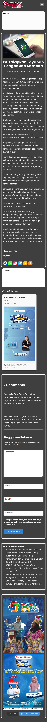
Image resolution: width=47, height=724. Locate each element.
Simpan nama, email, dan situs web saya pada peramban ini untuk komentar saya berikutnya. (23, 522)
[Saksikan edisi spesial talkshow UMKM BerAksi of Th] (23, 682)
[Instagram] (15, 261)
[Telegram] (20, 261)
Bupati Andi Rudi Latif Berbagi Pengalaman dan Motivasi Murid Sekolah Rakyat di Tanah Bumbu (24, 559)
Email (8, 499)
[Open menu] (42, 4)
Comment (10, 452)
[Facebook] (5, 261)
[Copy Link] (25, 261)
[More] (30, 261)
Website (9, 512)
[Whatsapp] (10, 261)
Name (8, 485)
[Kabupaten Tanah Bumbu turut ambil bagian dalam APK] (23, 625)
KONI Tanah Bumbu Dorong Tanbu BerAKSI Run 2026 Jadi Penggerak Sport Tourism (24, 568)
